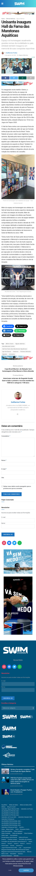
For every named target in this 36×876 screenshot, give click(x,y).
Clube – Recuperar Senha (22, 829)
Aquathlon (4, 805)
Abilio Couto (9, 343)
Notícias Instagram (6, 855)
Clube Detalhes (28, 833)
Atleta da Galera (13, 805)
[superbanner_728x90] (18, 83)
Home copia (4, 845)
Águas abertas (20, 343)
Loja (20, 847)
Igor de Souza (6, 351)
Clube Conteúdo (5, 833)
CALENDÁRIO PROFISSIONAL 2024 (11, 825)
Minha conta (4, 853)
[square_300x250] (18, 561)
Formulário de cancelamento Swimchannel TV (14, 841)
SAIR (9, 870)
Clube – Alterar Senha (7, 829)
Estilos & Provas (23, 837)
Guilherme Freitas (11, 53)
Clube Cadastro (18, 831)
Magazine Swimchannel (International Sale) (13, 851)
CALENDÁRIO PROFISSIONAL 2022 (11, 821)
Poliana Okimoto (25, 351)
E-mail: (3, 517)
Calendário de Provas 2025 (8, 817)
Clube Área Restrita (6, 831)
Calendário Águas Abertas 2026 (10, 809)
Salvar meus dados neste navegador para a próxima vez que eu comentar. (17, 487)
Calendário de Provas (27, 809)
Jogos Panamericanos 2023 (9, 847)
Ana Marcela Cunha (8, 346)
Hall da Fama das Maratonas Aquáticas (14, 349)
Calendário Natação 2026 (25, 817)
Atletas (3, 807)
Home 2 (3, 843)
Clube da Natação (17, 833)
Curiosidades (13, 835)
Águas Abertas (20, 18)
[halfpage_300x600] (18, 605)
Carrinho (21, 827)
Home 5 (22, 843)
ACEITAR (26, 870)
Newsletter (13, 853)
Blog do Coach (11, 807)
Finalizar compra (12, 839)
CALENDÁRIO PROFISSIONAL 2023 (11, 823)
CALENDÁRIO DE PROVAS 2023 (10, 813)
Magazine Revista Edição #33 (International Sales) (15, 849)
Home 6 (28, 843)
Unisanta (12, 354)
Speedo (4, 354)
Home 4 (16, 843)
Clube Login (4, 835)
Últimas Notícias (10, 18)
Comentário (5, 436)
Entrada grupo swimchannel (9, 837)
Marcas (29, 851)
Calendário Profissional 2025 (9, 827)
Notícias (20, 853)
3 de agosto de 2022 (10, 55)
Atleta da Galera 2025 (26, 805)
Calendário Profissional (7, 819)
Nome (4, 460)
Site (2, 477)
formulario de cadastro (25, 839)
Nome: (3, 523)
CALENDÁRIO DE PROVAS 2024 (10, 815)
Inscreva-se (19, 845)
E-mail (4, 469)
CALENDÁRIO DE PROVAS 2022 (10, 811)
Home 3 (10, 843)
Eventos (3, 839)
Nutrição (16, 855)
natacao (15, 351)
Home (3, 18)
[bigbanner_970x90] (18, 13)
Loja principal (27, 847)
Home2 (12, 845)
